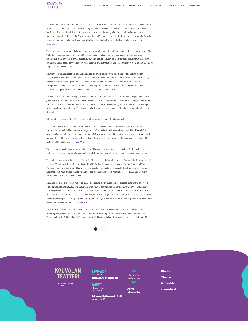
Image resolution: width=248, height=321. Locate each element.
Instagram (167, 276)
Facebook (167, 271)
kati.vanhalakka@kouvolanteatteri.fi (107, 296)
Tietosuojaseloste (134, 292)
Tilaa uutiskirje (170, 283)
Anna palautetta (170, 288)
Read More (52, 44)
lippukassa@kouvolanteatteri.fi (105, 277)
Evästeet (130, 288)
